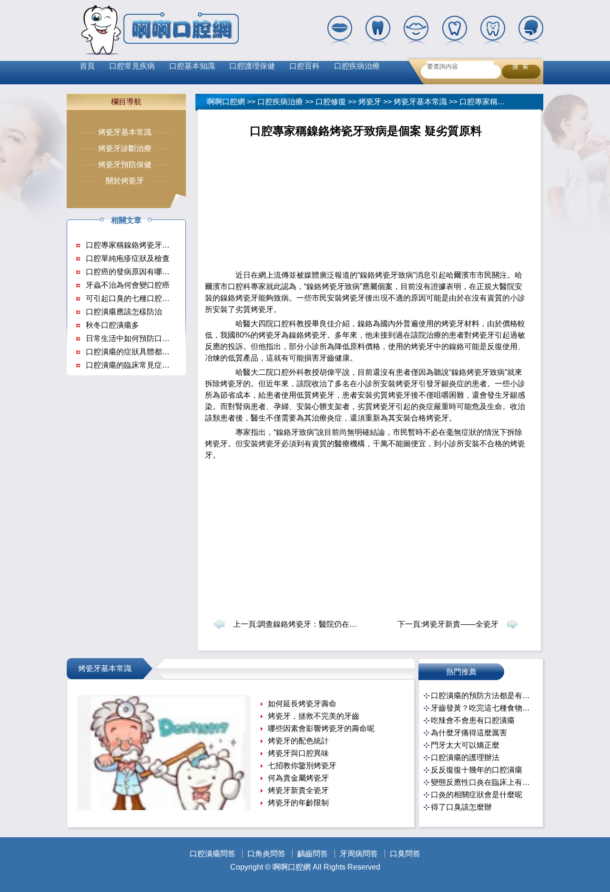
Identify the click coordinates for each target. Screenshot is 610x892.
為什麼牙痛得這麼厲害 (469, 733)
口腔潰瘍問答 (212, 854)
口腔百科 (304, 66)
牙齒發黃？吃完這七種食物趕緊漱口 (482, 708)
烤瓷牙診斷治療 (125, 148)
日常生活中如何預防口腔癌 (131, 338)
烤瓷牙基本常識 (420, 102)
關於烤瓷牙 (125, 181)
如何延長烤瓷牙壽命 (302, 704)
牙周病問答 (359, 854)
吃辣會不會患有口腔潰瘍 (473, 720)
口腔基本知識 (192, 66)
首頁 (87, 66)
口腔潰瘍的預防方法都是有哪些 (482, 696)
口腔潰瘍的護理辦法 (465, 757)
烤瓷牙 (369, 102)
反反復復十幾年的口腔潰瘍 (476, 770)
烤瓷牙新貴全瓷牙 (298, 790)
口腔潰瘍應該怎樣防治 (124, 312)
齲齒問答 (312, 854)
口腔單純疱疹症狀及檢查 (128, 258)
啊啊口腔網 (226, 102)
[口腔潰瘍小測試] (164, 807)
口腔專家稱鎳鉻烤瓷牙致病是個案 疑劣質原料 (163, 245)
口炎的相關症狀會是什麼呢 (476, 795)
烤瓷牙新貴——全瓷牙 (460, 624)
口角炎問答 (266, 854)
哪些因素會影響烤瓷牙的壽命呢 (321, 728)
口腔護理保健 (252, 66)
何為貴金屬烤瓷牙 (298, 778)
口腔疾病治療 (357, 66)
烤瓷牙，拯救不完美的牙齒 (313, 716)
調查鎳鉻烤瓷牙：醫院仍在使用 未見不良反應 (335, 624)
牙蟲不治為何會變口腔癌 (128, 285)
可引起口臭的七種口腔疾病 (131, 298)
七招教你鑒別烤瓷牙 (302, 766)
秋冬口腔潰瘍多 (112, 325)
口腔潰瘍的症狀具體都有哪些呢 (139, 352)
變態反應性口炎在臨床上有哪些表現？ (482, 782)
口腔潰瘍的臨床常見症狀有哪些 (139, 365)
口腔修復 (330, 102)
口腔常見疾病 (132, 66)
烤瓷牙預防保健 (125, 164)
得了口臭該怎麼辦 (461, 807)
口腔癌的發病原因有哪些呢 (131, 272)
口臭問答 (405, 854)
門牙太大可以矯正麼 (465, 745)
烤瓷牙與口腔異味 (298, 753)
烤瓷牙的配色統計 (298, 741)
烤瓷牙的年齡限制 (298, 803)
